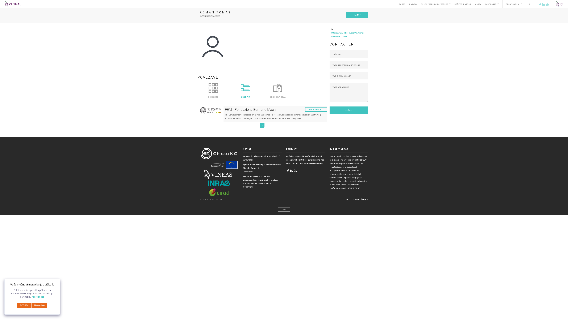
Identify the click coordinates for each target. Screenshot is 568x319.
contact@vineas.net (314, 163)
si (530, 4)
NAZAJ (357, 15)
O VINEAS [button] (413, 4)
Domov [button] (402, 4)
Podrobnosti (316, 109)
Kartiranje (490, 4)
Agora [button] (478, 4)
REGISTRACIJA (512, 4)
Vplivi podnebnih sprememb (434, 4)
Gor (284, 209)
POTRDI (24, 305)
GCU (348, 199)
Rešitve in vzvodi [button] (463, 4)
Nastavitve (39, 305)
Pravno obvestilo (360, 199)
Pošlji (349, 110)
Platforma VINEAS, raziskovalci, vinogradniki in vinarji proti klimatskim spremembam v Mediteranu (261, 180)
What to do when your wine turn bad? (260, 156)
